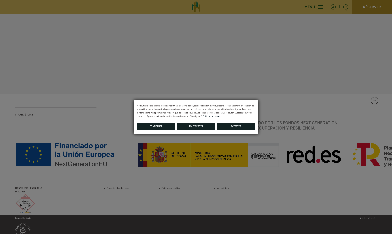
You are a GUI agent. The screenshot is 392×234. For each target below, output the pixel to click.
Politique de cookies (211, 116)
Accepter (236, 126)
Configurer (156, 126)
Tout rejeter (196, 126)
